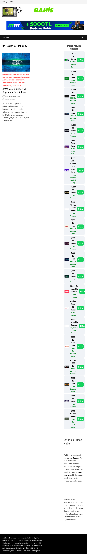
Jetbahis (5, 74)
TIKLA (80, 78)
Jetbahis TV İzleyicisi (15, 96)
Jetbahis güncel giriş (21, 77)
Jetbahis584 (19, 83)
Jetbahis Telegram (33, 551)
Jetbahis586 (16, 86)
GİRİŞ (80, 60)
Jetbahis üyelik (8, 83)
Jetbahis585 (6, 86)
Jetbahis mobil (8, 80)
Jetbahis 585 (24, 74)
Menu (8, 38)
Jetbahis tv (20, 80)
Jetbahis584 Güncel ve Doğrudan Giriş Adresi (14, 90)
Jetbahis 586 (7, 77)
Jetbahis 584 (14, 74)
